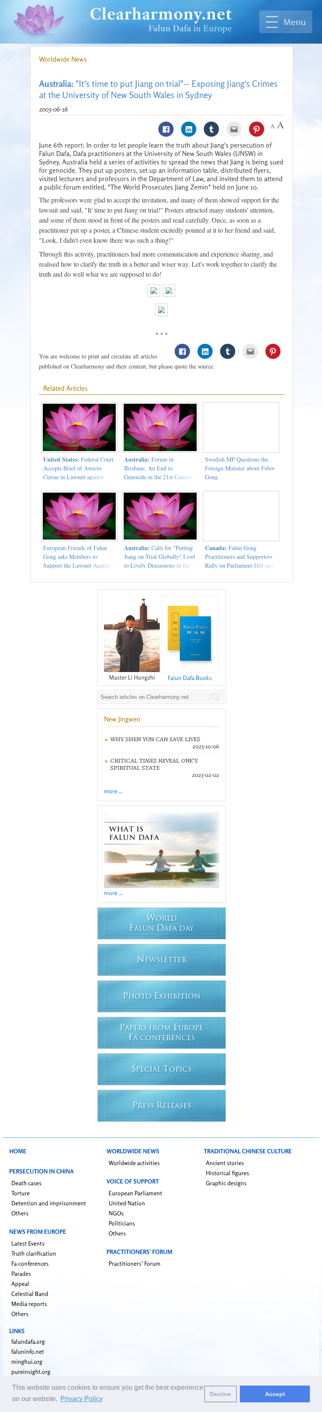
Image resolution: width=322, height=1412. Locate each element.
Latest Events (27, 1243)
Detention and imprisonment (48, 1203)
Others (20, 1213)
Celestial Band (29, 1293)
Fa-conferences (30, 1263)
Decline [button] (220, 1394)
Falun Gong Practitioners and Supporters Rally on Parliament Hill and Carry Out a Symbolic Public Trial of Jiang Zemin (239, 565)
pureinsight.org (30, 1371)
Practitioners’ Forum (135, 1263)
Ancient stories (225, 1162)
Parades (21, 1273)
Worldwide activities (134, 1162)
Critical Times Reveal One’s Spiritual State (154, 764)
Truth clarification (33, 1253)
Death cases (26, 1182)
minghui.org (26, 1361)
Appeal (20, 1283)
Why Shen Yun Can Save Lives (155, 739)
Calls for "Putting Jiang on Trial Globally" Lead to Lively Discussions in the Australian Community (159, 561)
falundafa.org (28, 1341)
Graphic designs (226, 1182)
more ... (113, 790)
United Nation (127, 1203)
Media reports (29, 1303)
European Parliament (135, 1193)
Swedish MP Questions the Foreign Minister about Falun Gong (240, 468)
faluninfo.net (27, 1351)
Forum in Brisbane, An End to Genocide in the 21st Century (158, 468)
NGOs (116, 1213)
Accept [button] (275, 1394)
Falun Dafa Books (190, 677)
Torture (20, 1193)
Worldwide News (63, 59)
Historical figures (227, 1172)
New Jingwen (122, 719)
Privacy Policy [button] (81, 1398)
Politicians (122, 1223)
